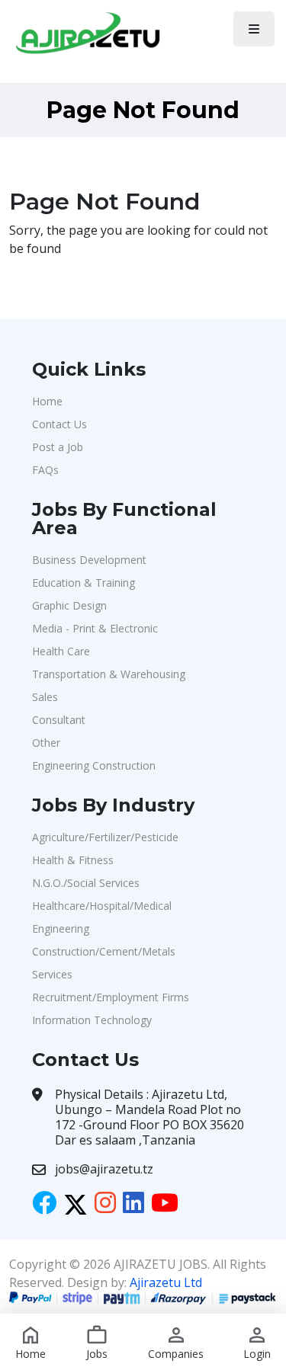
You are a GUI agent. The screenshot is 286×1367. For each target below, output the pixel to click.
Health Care (61, 651)
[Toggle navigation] (254, 28)
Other (46, 742)
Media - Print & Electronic (95, 628)
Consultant (58, 719)
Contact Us (59, 424)
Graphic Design (69, 605)
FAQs (45, 470)
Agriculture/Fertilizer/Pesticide (105, 837)
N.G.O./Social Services (86, 883)
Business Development (89, 559)
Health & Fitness (73, 860)
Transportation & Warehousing (108, 674)
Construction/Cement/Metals (103, 951)
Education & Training (83, 582)
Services (52, 974)
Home (47, 401)
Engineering (60, 928)
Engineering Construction (94, 765)
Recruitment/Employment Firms (110, 997)
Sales (45, 697)
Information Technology (92, 1020)
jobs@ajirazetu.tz (104, 1169)
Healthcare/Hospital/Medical (102, 905)
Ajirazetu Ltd (166, 1282)
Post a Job (57, 447)
